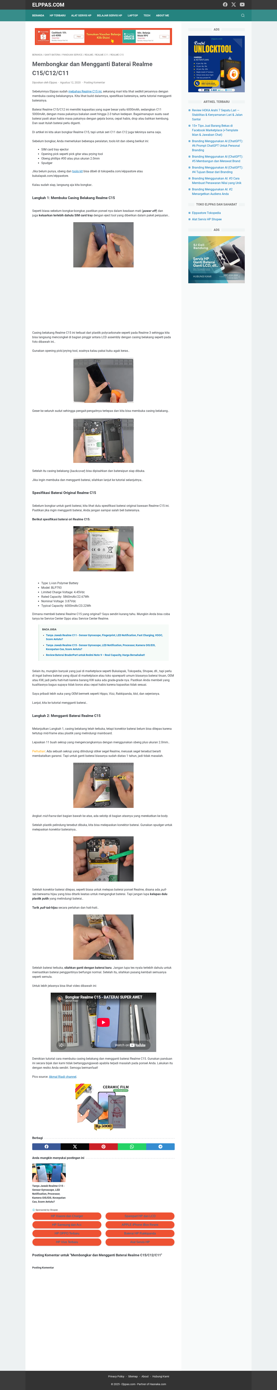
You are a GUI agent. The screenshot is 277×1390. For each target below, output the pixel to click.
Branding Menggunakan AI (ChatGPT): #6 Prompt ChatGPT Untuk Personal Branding (217, 145)
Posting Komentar (94, 82)
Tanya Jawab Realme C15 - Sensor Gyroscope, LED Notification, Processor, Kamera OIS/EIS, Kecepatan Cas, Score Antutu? (49, 1193)
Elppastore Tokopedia (206, 213)
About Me (162, 15)
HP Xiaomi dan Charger (67, 1216)
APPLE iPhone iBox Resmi (140, 1224)
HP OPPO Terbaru (67, 1233)
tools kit (77, 171)
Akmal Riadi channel (62, 1077)
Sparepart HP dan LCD (140, 1216)
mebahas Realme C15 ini (85, 91)
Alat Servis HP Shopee (207, 219)
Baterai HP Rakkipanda (140, 1233)
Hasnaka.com (158, 1384)
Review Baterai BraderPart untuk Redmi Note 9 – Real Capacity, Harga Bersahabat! (95, 655)
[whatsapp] (132, 1146)
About (145, 1376)
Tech (147, 15)
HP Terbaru (58, 15)
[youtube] (242, 5)
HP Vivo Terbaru (67, 1242)
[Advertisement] (103, 299)
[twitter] (233, 5)
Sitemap (133, 1376)
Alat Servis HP (81, 15)
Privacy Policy (116, 1376)
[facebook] (225, 5)
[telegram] (160, 1146)
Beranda (38, 15)
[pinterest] (103, 1146)
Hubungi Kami (160, 1376)
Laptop (133, 15)
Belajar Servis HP (109, 15)
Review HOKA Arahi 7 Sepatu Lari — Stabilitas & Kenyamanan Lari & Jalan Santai (217, 114)
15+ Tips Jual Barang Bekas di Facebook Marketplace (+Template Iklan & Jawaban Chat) (215, 130)
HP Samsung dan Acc (67, 1224)
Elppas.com (48, 5)
